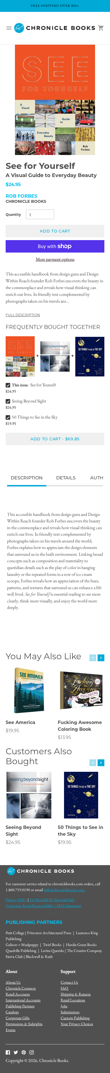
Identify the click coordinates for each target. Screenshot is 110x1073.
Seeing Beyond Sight (29, 401)
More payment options (55, 259)
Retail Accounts (18, 994)
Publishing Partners (20, 1006)
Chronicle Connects (21, 988)
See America (20, 722)
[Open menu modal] (9, 28)
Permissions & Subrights (24, 1023)
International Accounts (23, 1000)
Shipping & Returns (76, 994)
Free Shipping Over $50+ (55, 5)
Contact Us (69, 982)
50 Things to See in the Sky (35, 417)
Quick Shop (29, 701)
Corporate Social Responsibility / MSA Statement (43, 905)
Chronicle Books (26, 201)
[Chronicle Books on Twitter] (16, 1052)
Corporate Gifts (18, 1017)
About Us (13, 982)
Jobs (64, 1006)
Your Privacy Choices (77, 1023)
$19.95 (12, 730)
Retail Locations (73, 1000)
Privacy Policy (16, 899)
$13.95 (64, 737)
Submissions (70, 1011)
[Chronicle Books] (55, 28)
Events (11, 1029)
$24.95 (13, 842)
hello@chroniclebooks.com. (64, 889)
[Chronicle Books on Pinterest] (23, 1052)
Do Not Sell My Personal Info (52, 899)
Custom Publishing (75, 1017)
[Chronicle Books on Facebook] (8, 1052)
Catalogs (12, 1011)
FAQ (64, 988)
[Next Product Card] (101, 657)
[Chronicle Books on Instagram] (31, 1052)
